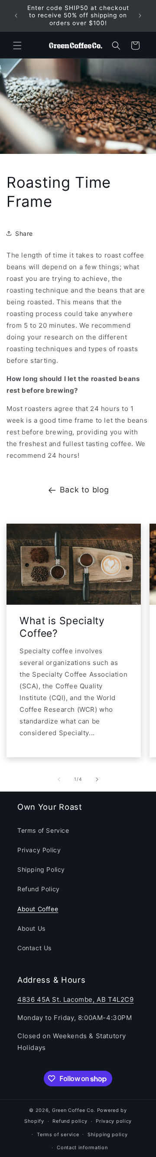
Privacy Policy (39, 850)
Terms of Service (43, 830)
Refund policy (69, 1121)
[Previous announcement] (16, 15)
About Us (31, 928)
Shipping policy (108, 1134)
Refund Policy (38, 889)
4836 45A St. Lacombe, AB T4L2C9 (75, 999)
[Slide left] (58, 779)
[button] (17, 45)
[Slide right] (97, 779)
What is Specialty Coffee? (62, 627)
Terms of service (58, 1134)
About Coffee (37, 909)
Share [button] (24, 233)
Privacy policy (114, 1121)
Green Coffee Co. (73, 1110)
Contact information (82, 1147)
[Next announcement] (140, 15)
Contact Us (34, 948)
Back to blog (84, 489)
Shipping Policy (41, 869)
